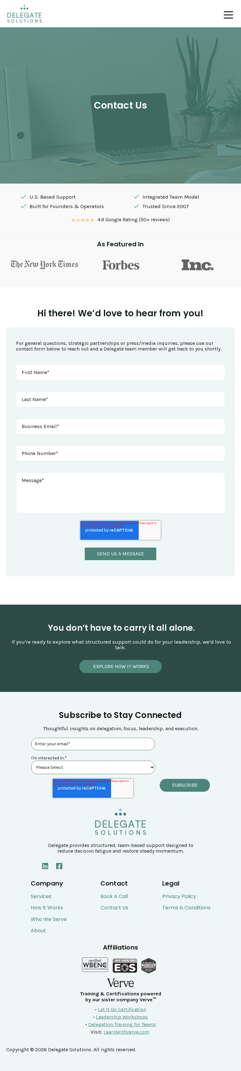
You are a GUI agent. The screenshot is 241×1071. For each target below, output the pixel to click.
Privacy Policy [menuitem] (179, 896)
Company (47, 883)
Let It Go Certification (122, 1009)
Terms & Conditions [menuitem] (186, 907)
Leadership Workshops (122, 1017)
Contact (114, 883)
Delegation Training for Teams (122, 1024)
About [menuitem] (38, 930)
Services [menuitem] (41, 896)
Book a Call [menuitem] (114, 896)
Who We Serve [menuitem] (49, 919)
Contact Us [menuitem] (114, 907)
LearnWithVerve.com (126, 1032)
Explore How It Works (120, 666)
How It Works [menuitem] (47, 907)
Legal (171, 883)
